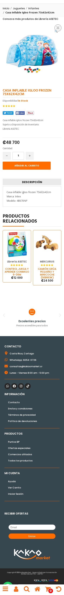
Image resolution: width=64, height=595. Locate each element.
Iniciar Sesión (15, 494)
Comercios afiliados (20, 454)
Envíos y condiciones (20, 408)
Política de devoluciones (22, 421)
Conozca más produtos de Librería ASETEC (30, 19)
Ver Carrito (14, 487)
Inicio (6, 8)
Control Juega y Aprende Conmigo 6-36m (17, 271)
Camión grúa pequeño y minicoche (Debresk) (47, 273)
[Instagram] (21, 386)
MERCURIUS (47, 261)
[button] (58, 27)
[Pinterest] (30, 113)
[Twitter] (8, 113)
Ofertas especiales (19, 448)
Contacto (14, 402)
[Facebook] (20, 113)
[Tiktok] (28, 386)
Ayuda (12, 481)
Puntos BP (14, 442)
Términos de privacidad (22, 415)
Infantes (33, 8)
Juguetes (19, 8)
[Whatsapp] (7, 386)
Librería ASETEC (17, 261)
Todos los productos (20, 460)
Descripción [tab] (32, 182)
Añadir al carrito (26, 166)
